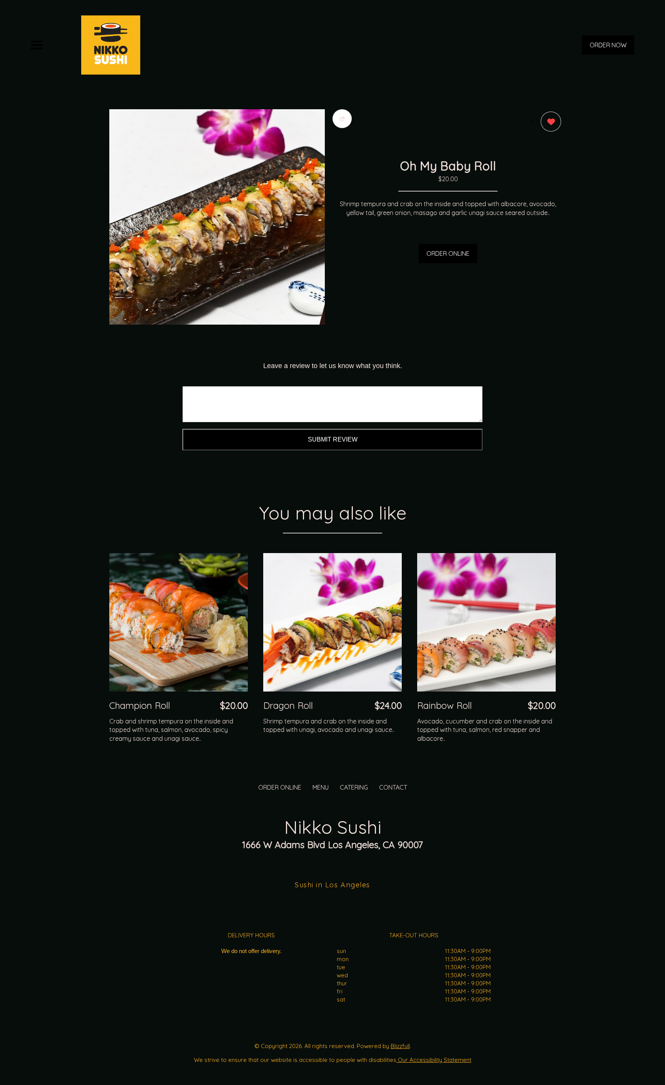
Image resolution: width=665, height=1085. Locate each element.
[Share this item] (342, 118)
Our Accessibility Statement (433, 1059)
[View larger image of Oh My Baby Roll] (217, 217)
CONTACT (393, 787)
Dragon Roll (288, 705)
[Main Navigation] (36, 45)
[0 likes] (549, 121)
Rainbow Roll (444, 705)
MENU (320, 787)
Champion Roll (139, 705)
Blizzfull (400, 1046)
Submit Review (333, 439)
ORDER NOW (608, 45)
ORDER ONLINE (448, 253)
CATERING (354, 787)
